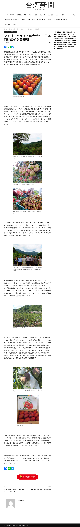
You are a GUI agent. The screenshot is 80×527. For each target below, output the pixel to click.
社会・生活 (50, 15)
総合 (57, 15)
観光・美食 (42, 15)
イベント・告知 (56, 19)
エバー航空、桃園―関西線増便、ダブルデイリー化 (15, 490)
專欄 (64, 19)
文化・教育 (7, 19)
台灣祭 (14, 24)
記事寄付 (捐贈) (29, 477)
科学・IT (64, 15)
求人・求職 (7, 24)
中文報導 (39, 19)
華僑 (25, 15)
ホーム (6, 15)
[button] (73, 15)
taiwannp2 (21, 500)
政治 (30, 15)
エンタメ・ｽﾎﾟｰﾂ (24, 19)
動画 (33, 19)
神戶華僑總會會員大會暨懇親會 (41, 489)
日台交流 (12, 15)
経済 (36, 15)
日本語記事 (47, 19)
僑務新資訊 (19, 15)
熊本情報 (15, 19)
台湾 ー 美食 (20, 29)
